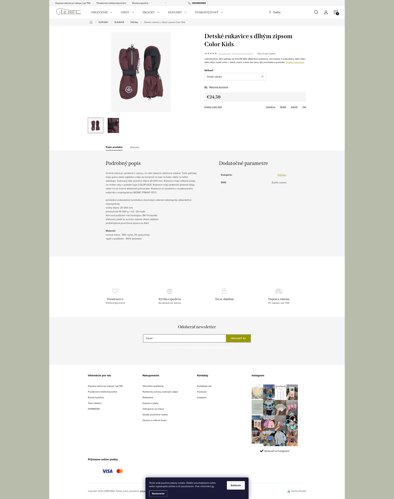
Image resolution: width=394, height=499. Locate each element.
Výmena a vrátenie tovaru (155, 420)
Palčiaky (282, 175)
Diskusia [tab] (134, 147)
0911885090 (94, 408)
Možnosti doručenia (218, 87)
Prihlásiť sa (238, 338)
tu (213, 486)
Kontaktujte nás (204, 386)
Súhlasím (236, 485)
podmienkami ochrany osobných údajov (212, 347)
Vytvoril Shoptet (298, 491)
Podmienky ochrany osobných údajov (160, 391)
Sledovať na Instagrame (276, 451)
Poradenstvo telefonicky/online (111, 3)
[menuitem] (102, 12)
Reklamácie (148, 397)
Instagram (201, 397)
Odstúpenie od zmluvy (153, 408)
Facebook (201, 391)
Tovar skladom (94, 403)
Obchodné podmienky (153, 386)
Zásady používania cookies (155, 414)
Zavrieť (226, 106)
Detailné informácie (295, 62)
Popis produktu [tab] (114, 147)
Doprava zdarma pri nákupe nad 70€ (72, 3)
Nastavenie (158, 493)
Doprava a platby (151, 403)
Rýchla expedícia (140, 3)
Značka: (213, 106)
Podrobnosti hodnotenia (242, 53)
